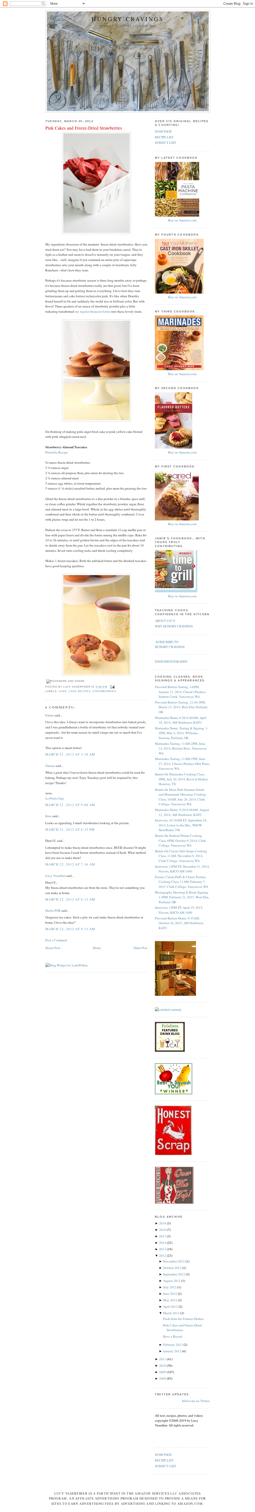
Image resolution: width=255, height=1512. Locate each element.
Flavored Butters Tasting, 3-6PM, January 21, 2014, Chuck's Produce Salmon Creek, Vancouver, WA (180, 692)
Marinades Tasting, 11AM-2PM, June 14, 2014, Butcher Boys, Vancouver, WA (181, 748)
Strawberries (104, 691)
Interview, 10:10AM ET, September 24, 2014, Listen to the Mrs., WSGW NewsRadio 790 (181, 825)
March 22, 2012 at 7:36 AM (70, 864)
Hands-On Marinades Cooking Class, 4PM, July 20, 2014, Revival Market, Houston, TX (181, 779)
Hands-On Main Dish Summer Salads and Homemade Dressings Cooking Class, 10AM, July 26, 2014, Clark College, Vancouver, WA (180, 796)
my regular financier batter (92, 311)
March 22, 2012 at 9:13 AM (70, 929)
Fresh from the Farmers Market (183, 1318)
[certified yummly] (168, 1009)
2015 (163, 1236)
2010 (163, 1365)
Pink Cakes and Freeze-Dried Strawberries (83, 128)
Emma (49, 715)
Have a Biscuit (173, 1336)
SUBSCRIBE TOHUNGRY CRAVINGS (170, 644)
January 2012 (172, 1351)
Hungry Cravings (128, 19)
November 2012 (174, 1261)
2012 (163, 1255)
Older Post (140, 948)
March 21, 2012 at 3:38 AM (70, 754)
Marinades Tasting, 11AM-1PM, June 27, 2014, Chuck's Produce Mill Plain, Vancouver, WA (182, 763)
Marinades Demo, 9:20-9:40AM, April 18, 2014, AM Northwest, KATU (180, 720)
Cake (63, 691)
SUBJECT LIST (165, 142)
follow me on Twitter (196, 1401)
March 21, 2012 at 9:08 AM (70, 805)
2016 (163, 1229)
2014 (163, 1242)
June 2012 (170, 1293)
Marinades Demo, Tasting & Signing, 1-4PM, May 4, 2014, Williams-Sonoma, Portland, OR (181, 733)
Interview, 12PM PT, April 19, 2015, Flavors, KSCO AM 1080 (179, 910)
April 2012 (171, 1306)
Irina (48, 816)
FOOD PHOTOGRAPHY (171, 661)
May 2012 (170, 1300)
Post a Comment (56, 940)
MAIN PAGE (163, 131)
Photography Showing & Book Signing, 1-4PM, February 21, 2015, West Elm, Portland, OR (182, 897)
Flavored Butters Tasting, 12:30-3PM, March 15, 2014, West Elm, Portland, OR (181, 707)
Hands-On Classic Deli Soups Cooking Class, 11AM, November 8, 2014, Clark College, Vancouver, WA (181, 856)
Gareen (50, 765)
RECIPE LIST (164, 137)
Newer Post (52, 948)
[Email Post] (112, 686)
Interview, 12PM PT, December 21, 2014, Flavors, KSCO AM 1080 (182, 869)
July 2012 (170, 1287)
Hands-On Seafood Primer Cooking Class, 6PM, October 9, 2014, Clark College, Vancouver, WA (180, 840)
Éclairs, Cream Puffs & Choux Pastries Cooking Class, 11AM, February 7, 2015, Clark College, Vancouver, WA (181, 882)
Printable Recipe (56, 452)
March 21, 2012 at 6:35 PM (70, 829)
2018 (163, 1223)
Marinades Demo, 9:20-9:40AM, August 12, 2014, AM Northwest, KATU (182, 812)
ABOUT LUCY (165, 620)
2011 (163, 1359)
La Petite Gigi (54, 798)
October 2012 (172, 1267)
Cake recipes (80, 691)
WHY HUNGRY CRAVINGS (174, 626)
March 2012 (171, 1313)
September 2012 (174, 1274)
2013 (163, 1249)
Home (97, 948)
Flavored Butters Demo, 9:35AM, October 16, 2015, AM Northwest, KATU (179, 923)
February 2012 (173, 1344)
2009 (163, 1372)
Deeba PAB (53, 910)
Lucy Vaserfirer (55, 875)
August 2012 (172, 1280)
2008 (163, 1378)
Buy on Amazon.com (182, 220)
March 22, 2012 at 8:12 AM (70, 899)
